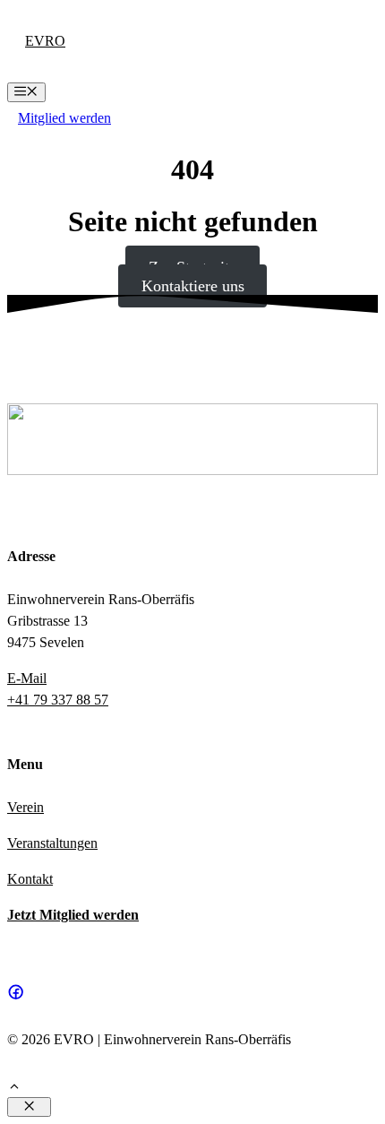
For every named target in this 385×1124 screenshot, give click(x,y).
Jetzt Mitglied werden (73, 914)
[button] (14, 1088)
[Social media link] (15, 991)
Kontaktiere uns (192, 286)
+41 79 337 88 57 (57, 699)
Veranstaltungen (52, 843)
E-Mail (27, 678)
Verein (25, 807)
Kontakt (30, 878)
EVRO (45, 40)
